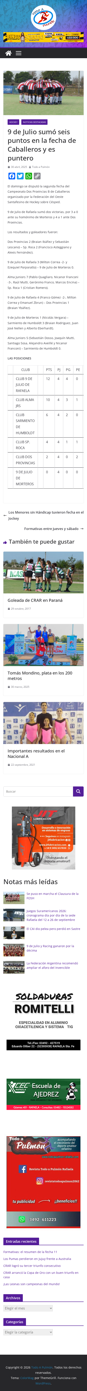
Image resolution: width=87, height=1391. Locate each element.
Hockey (13, 122)
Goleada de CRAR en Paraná (35, 600)
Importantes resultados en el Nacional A (36, 753)
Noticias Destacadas (34, 122)
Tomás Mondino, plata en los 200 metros (40, 675)
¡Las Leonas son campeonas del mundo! (31, 1284)
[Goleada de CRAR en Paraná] (43, 554)
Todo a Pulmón (41, 167)
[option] (43, 838)
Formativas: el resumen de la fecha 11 (30, 1252)
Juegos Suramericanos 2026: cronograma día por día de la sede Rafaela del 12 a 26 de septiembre (51, 915)
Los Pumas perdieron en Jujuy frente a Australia (37, 1259)
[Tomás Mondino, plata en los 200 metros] (43, 627)
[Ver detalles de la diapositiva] (43, 37)
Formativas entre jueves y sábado (51, 528)
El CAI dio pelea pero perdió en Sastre (53, 929)
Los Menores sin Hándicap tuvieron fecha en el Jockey (46, 515)
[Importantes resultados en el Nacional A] (43, 705)
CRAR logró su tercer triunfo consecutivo (32, 1266)
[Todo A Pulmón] (8, 53)
